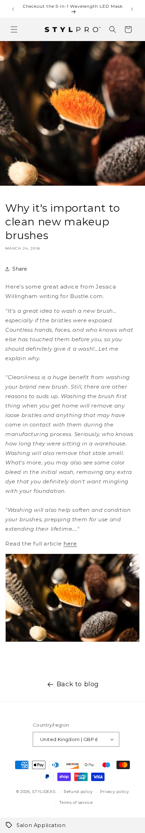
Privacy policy (114, 791)
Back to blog (78, 684)
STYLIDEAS (43, 791)
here (70, 543)
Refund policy (78, 791)
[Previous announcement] (13, 9)
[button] (14, 29)
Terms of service (76, 802)
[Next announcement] (132, 9)
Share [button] (19, 269)
